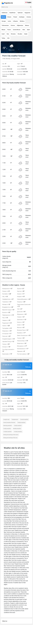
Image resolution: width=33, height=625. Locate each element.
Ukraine (9, 17)
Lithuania (15, 21)
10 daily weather (7, 431)
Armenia (29, 17)
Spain (28, 29)
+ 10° (6, 347)
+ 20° (7, 307)
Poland (15, 17)
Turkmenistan (5, 25)
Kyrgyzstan (27, 12)
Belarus (27, 25)
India (23, 29)
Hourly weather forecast (9, 422)
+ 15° (8, 310)
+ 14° (7, 302)
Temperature (15, 419)
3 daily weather (17, 425)
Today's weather (21, 422)
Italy (8, 34)
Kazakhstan (12, 12)
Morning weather (7, 425)
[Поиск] (30, 7)
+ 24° (21, 302)
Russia (3, 17)
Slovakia (20, 34)
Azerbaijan (21, 17)
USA (8, 38)
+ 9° (21, 351)
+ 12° (8, 341)
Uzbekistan (4, 12)
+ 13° (7, 288)
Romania (13, 34)
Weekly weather (17, 428)
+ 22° (6, 312)
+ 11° (7, 333)
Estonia (13, 25)
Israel (3, 34)
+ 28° (6, 294)
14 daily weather (18, 431)
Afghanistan (20, 25)
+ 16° (5, 296)
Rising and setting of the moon (10, 434)
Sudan (25, 34)
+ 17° (21, 333)
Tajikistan (20, 12)
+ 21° (8, 299)
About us (4, 621)
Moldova (22, 21)
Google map (6, 419)
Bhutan (3, 29)
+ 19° (7, 331)
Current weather (24, 419)
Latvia (9, 21)
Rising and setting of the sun (10, 437)
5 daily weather (7, 428)
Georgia (4, 21)
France (9, 29)
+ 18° (6, 344)
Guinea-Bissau (16, 29)
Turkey (3, 38)
